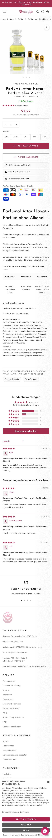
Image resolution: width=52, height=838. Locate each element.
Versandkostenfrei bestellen (15, 755)
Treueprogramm (10, 750)
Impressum (7, 694)
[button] (9, 105)
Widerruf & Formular (12, 704)
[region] (26, 588)
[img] (9, 448)
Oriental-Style (26, 84)
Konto (5, 741)
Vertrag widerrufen (11, 708)
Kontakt (6, 690)
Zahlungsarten (9, 681)
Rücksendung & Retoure (13, 717)
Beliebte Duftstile (12, 379)
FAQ (5, 722)
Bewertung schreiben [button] (26, 431)
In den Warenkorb (26, 146)
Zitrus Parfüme (31, 379)
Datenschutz (8, 699)
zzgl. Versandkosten (31, 114)
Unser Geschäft (9, 759)
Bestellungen (8, 745)
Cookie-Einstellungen (12, 726)
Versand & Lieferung (12, 685)
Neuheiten (7, 774)
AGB (5, 713)
